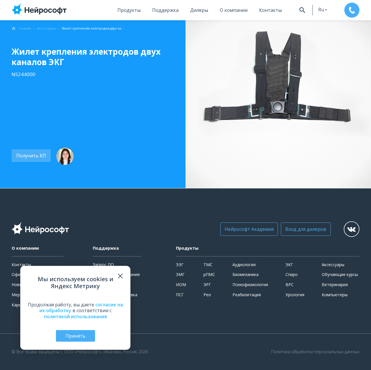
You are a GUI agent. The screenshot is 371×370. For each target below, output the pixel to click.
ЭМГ (180, 274)
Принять (76, 336)
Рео (207, 294)
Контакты (270, 10)
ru (321, 9)
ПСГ (180, 294)
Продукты (129, 10)
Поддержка (165, 10)
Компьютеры (335, 294)
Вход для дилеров (305, 229)
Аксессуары (333, 264)
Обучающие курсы (340, 274)
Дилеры (199, 10)
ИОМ (181, 284)
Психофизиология (250, 284)
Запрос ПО (103, 264)
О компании (234, 10)
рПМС (209, 274)
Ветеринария (335, 284)
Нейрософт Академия (249, 229)
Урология (294, 294)
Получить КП (31, 155)
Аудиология (244, 264)
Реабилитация (246, 294)
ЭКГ (289, 264)
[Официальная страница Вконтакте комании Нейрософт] (351, 229)
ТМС (207, 264)
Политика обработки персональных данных (315, 351)
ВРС (289, 284)
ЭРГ (207, 284)
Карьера (20, 305)
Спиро (291, 274)
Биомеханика (245, 274)
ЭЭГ (179, 264)
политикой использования (75, 316)
